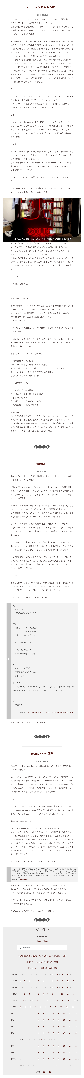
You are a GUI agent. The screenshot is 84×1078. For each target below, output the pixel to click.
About (45, 941)
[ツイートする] (44, 447)
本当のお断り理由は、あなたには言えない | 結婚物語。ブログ (51, 712)
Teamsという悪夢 (42, 753)
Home (39, 941)
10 (62, 974)
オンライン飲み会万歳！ (42, 7)
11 (68, 974)
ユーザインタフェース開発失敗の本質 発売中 (42, 968)
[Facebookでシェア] (40, 447)
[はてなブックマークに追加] (36, 447)
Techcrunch (23, 880)
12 (73, 974)
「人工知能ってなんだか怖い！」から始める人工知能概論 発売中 (42, 956)
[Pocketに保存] (48, 447)
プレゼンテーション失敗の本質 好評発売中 (42, 962)
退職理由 (42, 464)
